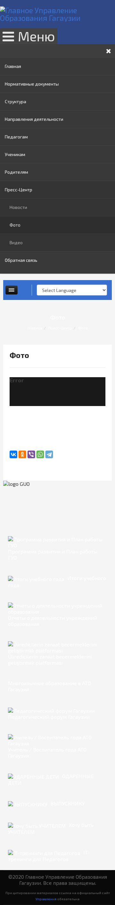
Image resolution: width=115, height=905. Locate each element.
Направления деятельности (34, 119)
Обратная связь (21, 260)
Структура (15, 101)
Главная (13, 66)
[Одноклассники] (22, 454)
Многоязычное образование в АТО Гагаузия (49, 686)
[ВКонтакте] (13, 454)
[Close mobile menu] (108, 50)
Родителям (16, 172)
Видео (16, 242)
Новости (18, 207)
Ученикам (15, 154)
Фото (15, 225)
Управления (46, 899)
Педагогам (16, 136)
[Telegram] (49, 454)
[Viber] (31, 454)
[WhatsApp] (40, 454)
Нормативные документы (32, 84)
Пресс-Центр (18, 189)
